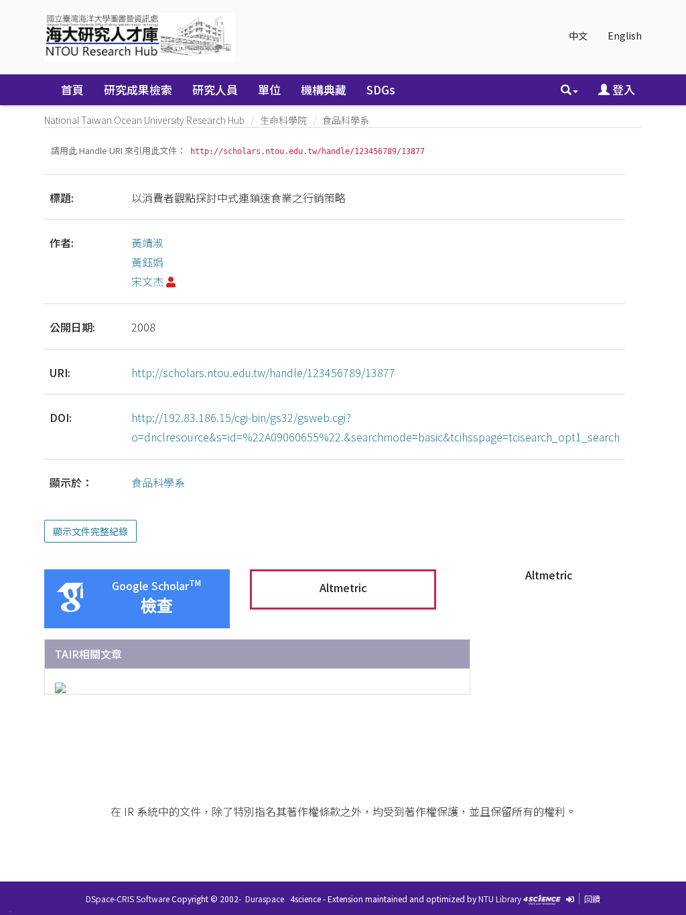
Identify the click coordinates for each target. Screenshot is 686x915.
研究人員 (215, 89)
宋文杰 (147, 281)
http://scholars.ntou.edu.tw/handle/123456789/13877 (263, 372)
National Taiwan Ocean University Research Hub (144, 120)
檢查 (157, 606)
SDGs (380, 89)
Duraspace (264, 898)
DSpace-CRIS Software (127, 898)
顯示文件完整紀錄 (90, 531)
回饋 (592, 898)
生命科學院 (283, 120)
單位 (269, 89)
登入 (622, 89)
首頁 (72, 89)
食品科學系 (345, 120)
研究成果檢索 (138, 89)
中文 (578, 35)
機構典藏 (323, 89)
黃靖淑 (147, 242)
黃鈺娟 (147, 262)
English (625, 35)
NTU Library (499, 898)
